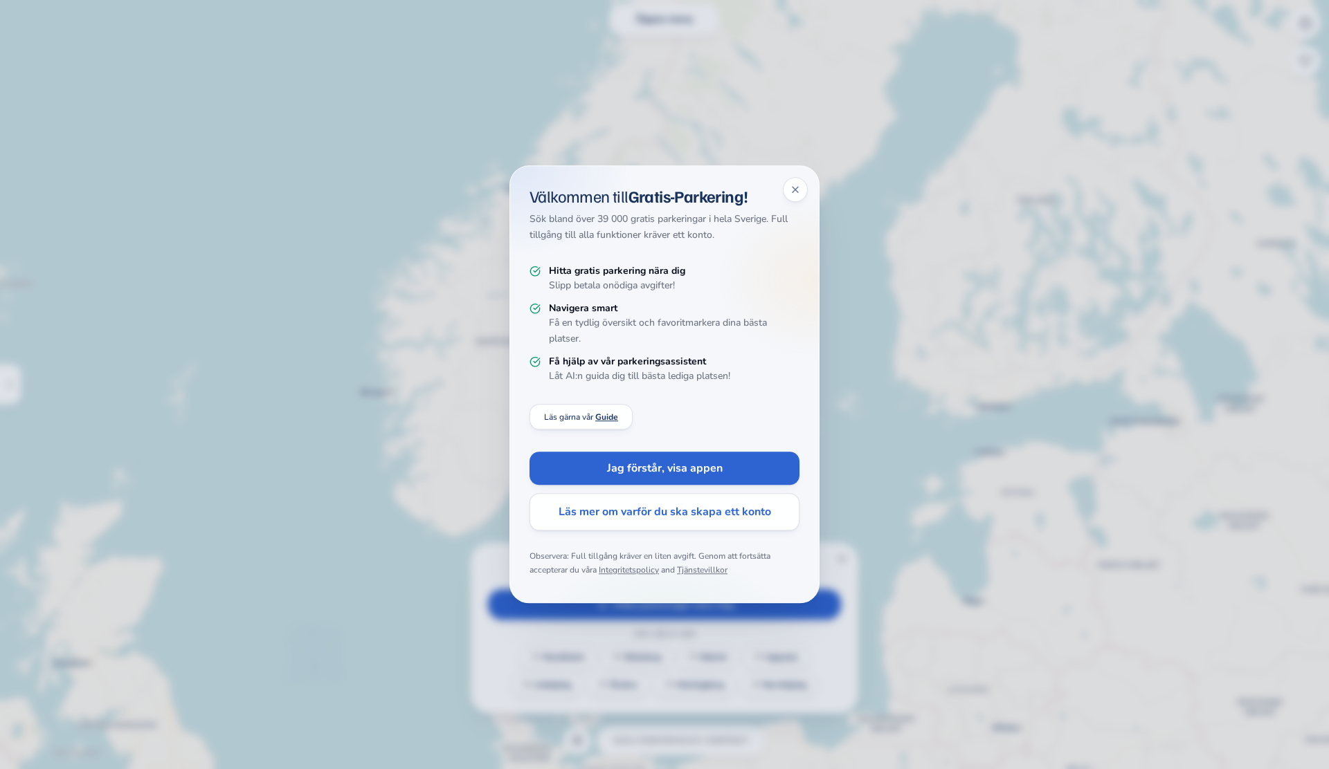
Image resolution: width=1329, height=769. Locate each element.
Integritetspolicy (629, 569)
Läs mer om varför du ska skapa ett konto (665, 512)
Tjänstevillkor (702, 569)
